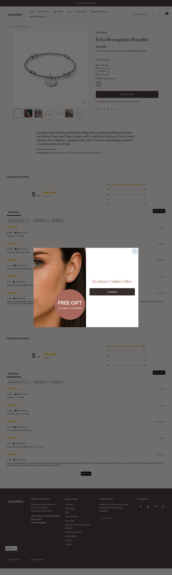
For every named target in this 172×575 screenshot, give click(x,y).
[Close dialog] (135, 251)
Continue (112, 291)
